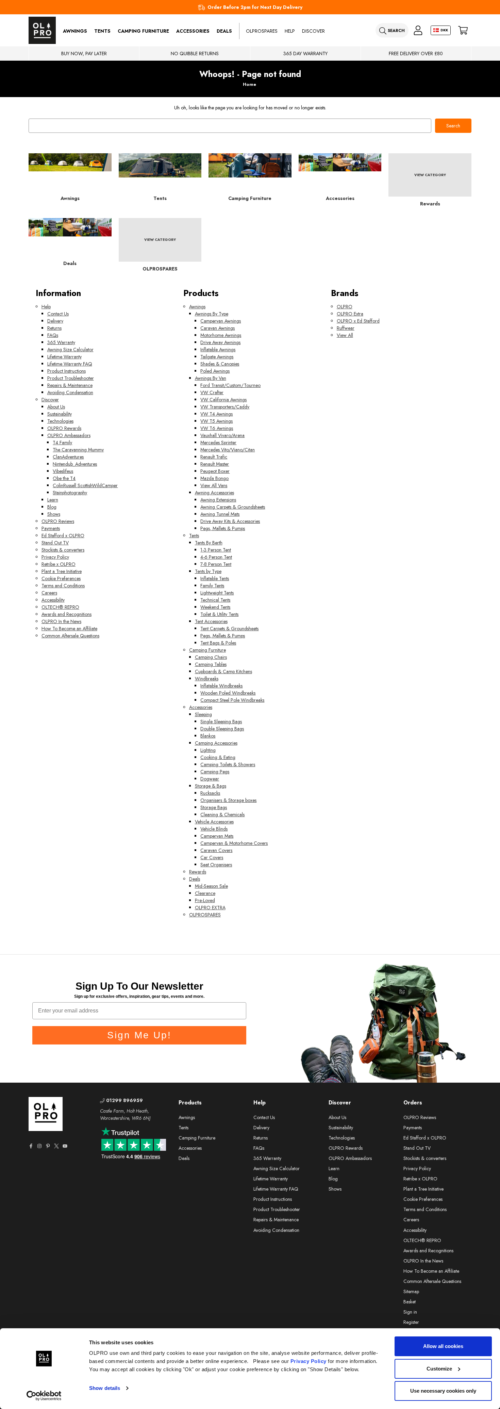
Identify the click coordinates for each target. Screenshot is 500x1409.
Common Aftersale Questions (70, 635)
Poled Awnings (215, 371)
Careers (49, 592)
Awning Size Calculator (70, 349)
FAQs (52, 335)
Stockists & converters (62, 549)
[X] (56, 1146)
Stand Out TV (55, 542)
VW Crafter (211, 392)
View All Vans (213, 485)
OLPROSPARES (262, 31)
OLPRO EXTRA (210, 907)
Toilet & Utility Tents (219, 614)
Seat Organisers (216, 864)
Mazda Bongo (214, 478)
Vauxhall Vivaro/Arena (222, 435)
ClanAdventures (68, 456)
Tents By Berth (208, 542)
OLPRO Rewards (64, 428)
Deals (224, 31)
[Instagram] (39, 1146)
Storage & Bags (210, 786)
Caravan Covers (216, 850)
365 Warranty (61, 342)
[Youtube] (65, 1146)
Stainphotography (70, 492)
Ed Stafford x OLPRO (62, 535)
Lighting (208, 750)
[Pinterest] (48, 1146)
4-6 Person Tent (216, 557)
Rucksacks (210, 793)
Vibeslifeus (63, 471)
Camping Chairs (211, 657)
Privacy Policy (308, 1361)
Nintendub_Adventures (75, 464)
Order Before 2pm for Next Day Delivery (254, 7)
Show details (104, 1388)
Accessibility (53, 600)
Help (290, 31)
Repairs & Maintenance (70, 385)
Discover (313, 31)
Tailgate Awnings (216, 356)
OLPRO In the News (61, 621)
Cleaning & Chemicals (222, 814)
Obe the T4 (64, 478)
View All (345, 335)
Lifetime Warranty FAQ (69, 363)
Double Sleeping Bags (222, 728)
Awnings (75, 31)
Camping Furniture (143, 31)
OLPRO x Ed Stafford (358, 321)
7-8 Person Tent (215, 564)
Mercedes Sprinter (218, 442)
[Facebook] (31, 1146)
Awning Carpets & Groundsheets (232, 507)
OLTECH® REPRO (60, 607)
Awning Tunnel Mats (219, 514)
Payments (50, 528)
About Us (56, 406)
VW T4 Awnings (216, 414)
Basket (409, 1301)
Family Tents (212, 585)
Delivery (55, 321)
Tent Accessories (211, 621)
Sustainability (59, 414)
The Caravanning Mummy (78, 449)
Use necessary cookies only (443, 1391)
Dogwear (209, 778)
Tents (102, 31)
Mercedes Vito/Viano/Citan (227, 449)
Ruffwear (345, 328)
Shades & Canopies (219, 363)
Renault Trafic (213, 456)
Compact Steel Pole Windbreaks (232, 700)
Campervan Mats (216, 836)
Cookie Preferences (61, 578)
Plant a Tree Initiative (61, 571)
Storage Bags (213, 807)
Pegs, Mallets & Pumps (222, 528)
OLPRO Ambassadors (68, 435)
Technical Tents (215, 600)
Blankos (207, 735)
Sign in (410, 1312)
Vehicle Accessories (214, 821)
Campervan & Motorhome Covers (234, 843)
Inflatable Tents (214, 578)
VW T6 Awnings (216, 428)
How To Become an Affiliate (69, 628)
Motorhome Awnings (220, 335)
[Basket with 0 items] (462, 30)
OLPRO (344, 306)
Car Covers (211, 857)
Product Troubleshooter (70, 378)
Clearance (205, 893)
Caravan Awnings (217, 328)
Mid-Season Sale (211, 886)
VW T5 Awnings (216, 421)
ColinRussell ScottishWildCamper (85, 485)
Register (411, 1322)
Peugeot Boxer (215, 471)
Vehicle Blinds (214, 828)
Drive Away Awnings (220, 342)
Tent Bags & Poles (218, 642)
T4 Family (62, 442)
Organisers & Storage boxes (228, 800)
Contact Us (58, 313)
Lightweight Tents (217, 592)
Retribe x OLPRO (58, 564)
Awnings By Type (211, 313)
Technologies (60, 421)
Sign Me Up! (139, 1035)
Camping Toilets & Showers (227, 764)
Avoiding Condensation (70, 392)
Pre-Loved (205, 900)
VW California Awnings (223, 399)
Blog (51, 507)
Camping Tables (211, 664)
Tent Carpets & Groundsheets (229, 628)
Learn (52, 499)
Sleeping (203, 714)
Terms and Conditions (63, 585)
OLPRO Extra (350, 313)
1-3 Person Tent (215, 549)
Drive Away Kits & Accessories (230, 521)
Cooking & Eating (217, 757)
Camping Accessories (216, 743)
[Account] (418, 30)
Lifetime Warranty (64, 356)
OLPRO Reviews (57, 521)
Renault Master (214, 464)
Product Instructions (66, 371)
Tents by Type (208, 571)
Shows (53, 514)
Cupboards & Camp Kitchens (223, 671)
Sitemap (411, 1291)
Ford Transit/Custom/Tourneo (230, 385)
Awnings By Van (210, 378)
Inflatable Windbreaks (221, 685)
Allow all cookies (443, 1346)
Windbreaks (206, 678)
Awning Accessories (214, 492)
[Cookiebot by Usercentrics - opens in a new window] (44, 1396)
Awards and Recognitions (66, 614)
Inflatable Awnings (217, 349)
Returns (54, 328)
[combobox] (230, 126)
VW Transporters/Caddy (224, 406)
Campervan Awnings (220, 321)
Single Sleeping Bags (221, 721)
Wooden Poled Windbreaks (227, 693)
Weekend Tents (215, 607)
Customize (439, 1369)
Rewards (197, 871)
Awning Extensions (218, 499)
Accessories (193, 31)
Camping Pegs (214, 771)
